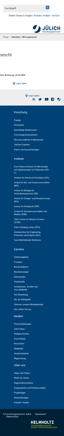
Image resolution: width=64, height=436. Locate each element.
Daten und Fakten (22, 373)
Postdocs (18, 262)
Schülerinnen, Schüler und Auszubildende (26, 288)
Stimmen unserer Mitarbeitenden (28, 304)
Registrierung (20, 358)
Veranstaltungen (21, 398)
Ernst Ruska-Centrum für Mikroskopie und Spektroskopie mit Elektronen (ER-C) (31, 169)
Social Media (20, 339)
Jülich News (19, 329)
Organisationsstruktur (23, 383)
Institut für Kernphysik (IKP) (26, 206)
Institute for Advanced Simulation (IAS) (31, 178)
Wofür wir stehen (21, 378)
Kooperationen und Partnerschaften (30, 388)
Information (19, 125)
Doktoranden (19, 277)
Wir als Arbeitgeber (22, 299)
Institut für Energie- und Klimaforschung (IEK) (32, 200)
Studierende (19, 282)
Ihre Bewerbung (21, 294)
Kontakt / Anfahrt (42, 15)
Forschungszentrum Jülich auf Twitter (40, 99)
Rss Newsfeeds (34, 99)
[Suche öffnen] (8, 19)
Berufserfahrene (21, 267)
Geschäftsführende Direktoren (27, 240)
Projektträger (19, 393)
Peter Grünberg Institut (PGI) (27, 227)
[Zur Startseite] (46, 32)
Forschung (20, 112)
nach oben (21, 83)
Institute (19, 158)
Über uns (19, 365)
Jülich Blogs (59, 99)
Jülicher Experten (22, 144)
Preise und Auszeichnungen (26, 149)
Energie (17, 120)
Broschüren (19, 343)
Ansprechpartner (21, 353)
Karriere (19, 249)
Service (55, 15)
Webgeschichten (21, 334)
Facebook (53, 99)
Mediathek (18, 348)
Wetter (12, 15)
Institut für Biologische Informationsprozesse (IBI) (26, 192)
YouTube (46, 99)
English (29, 15)
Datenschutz (12, 416)
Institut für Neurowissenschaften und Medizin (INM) (30, 213)
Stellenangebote (21, 257)
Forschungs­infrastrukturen (25, 135)
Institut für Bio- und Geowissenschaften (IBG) (32, 184)
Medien (18, 316)
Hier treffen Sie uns (22, 309)
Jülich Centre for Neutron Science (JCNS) (29, 221)
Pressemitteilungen (22, 324)
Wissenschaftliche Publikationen (28, 140)
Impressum (40, 414)
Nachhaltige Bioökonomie (25, 130)
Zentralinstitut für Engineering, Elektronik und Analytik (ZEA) (27, 233)
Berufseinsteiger (21, 272)
